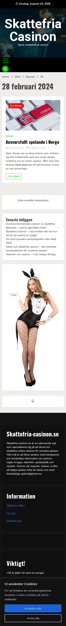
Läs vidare (14, 176)
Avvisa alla (33, 618)
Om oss (11, 512)
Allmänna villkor (16, 505)
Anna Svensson (16, 148)
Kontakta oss (14, 520)
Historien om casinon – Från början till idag (31, 254)
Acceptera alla (33, 608)
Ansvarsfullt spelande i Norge (32, 142)
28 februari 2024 (36, 148)
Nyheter (10, 136)
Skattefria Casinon (33, 30)
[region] (33, 602)
